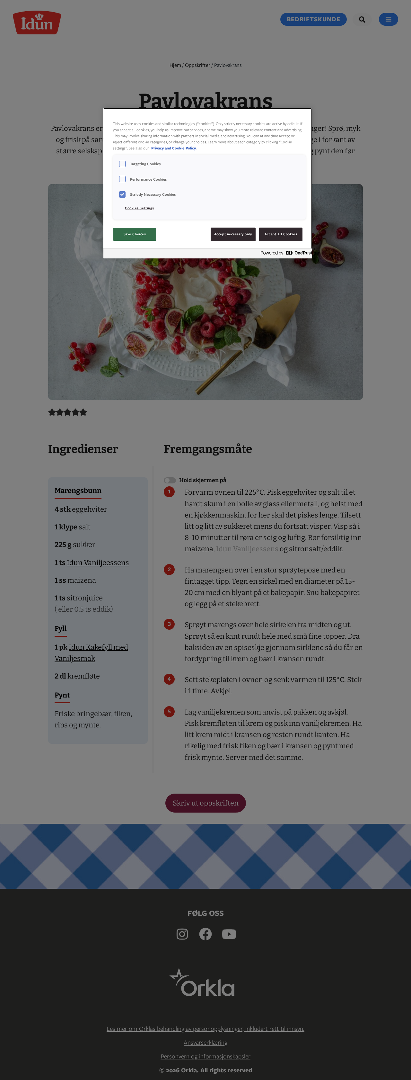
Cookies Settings (139, 208)
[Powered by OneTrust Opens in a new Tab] (284, 254)
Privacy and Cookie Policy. (174, 148)
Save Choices (135, 234)
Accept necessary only (233, 234)
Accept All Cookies (281, 234)
